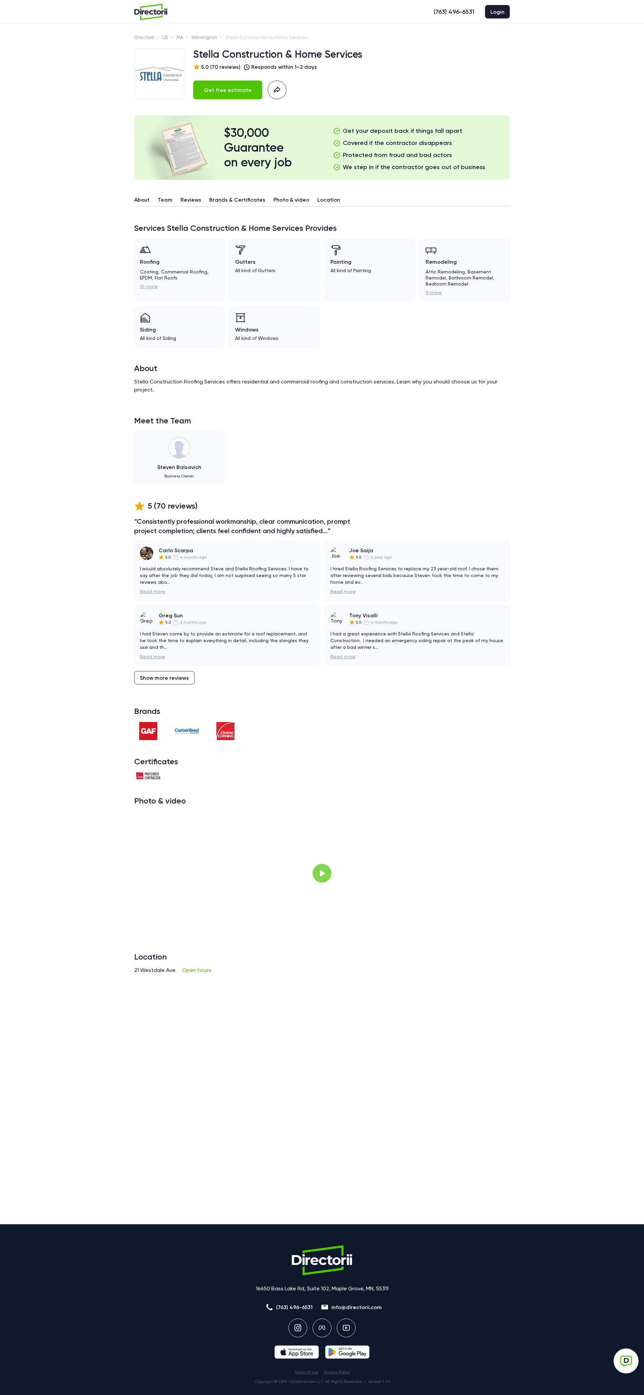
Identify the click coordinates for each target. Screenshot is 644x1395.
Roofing (150, 262)
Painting (341, 262)
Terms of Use (306, 1372)
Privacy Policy (337, 1372)
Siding (148, 329)
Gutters (245, 262)
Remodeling (441, 262)
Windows (247, 329)
